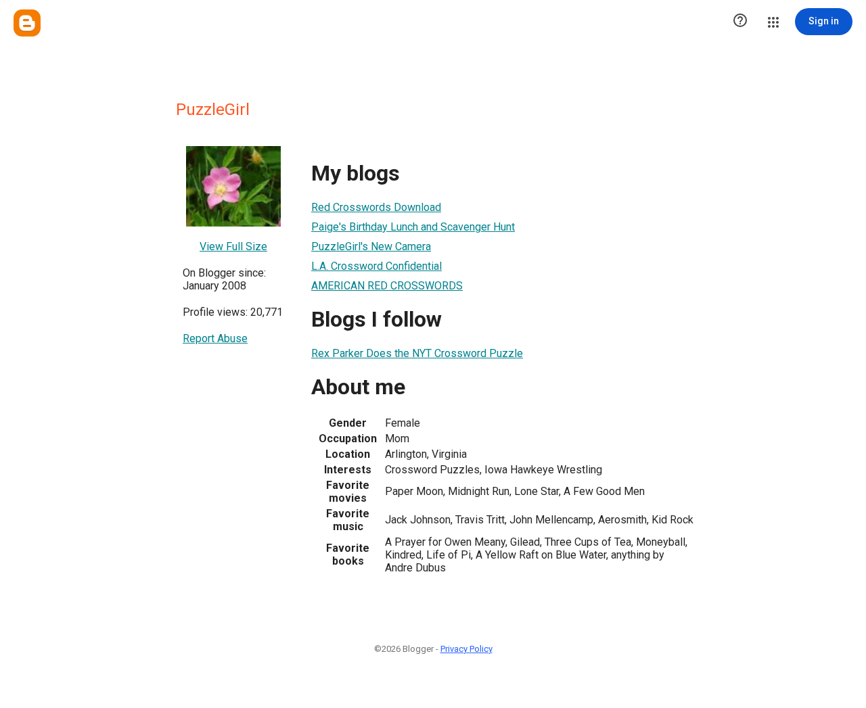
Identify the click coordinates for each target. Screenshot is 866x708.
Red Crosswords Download (376, 207)
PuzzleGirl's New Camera (371, 246)
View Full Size (233, 246)
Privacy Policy (466, 649)
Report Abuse (215, 338)
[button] (740, 21)
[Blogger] (27, 23)
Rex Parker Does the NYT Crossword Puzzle (417, 353)
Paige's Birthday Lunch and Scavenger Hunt (413, 226)
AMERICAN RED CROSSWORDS (387, 285)
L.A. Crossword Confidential (376, 266)
